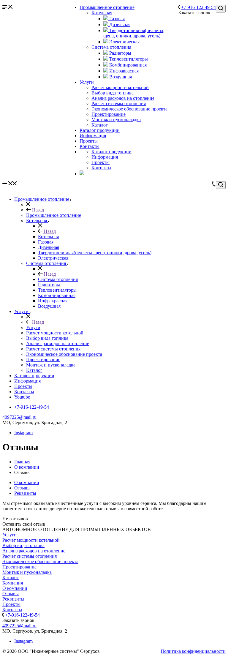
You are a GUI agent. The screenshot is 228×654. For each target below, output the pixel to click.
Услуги (87, 82)
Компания (12, 582)
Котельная (101, 12)
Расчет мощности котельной (120, 87)
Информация (93, 135)
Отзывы (22, 487)
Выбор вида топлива (112, 92)
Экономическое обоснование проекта (129, 108)
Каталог (99, 124)
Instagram (23, 432)
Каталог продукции (100, 130)
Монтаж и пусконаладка (116, 119)
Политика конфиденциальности (193, 651)
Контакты (89, 146)
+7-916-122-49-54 (198, 7)
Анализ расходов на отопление (122, 98)
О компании (26, 482)
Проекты (89, 140)
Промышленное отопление (107, 7)
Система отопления (111, 47)
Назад (37, 209)
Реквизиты (25, 493)
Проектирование (108, 114)
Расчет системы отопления (118, 103)
